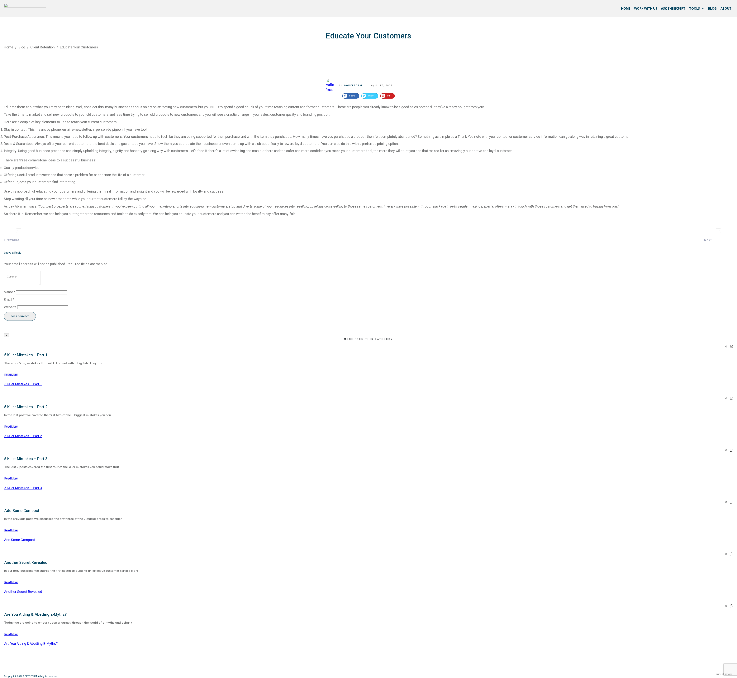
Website (10, 307)
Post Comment (20, 316)
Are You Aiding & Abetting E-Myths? (35, 614)
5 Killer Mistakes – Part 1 (25, 355)
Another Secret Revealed (25, 562)
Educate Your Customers (368, 35)
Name (9, 292)
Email (9, 299)
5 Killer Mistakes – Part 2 (25, 407)
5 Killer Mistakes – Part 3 (25, 458)
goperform (353, 85)
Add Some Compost (21, 510)
